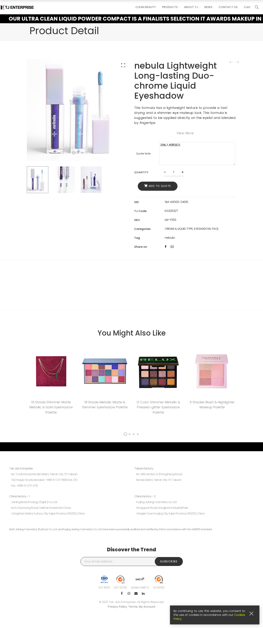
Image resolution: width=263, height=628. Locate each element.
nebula (170, 238)
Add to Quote (160, 186)
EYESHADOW (202, 229)
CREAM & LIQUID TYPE (179, 229)
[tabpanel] (51, 382)
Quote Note (143, 153)
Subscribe (169, 561)
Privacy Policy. (118, 607)
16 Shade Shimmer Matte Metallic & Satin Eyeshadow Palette (51, 407)
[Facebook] (165, 247)
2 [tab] (129, 434)
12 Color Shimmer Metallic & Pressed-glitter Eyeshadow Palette (158, 407)
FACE (215, 229)
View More (185, 133)
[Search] (257, 7)
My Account (147, 607)
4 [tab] (138, 434)
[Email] (172, 247)
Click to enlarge (123, 65)
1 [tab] (125, 434)
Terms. (133, 607)
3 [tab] (134, 434)
